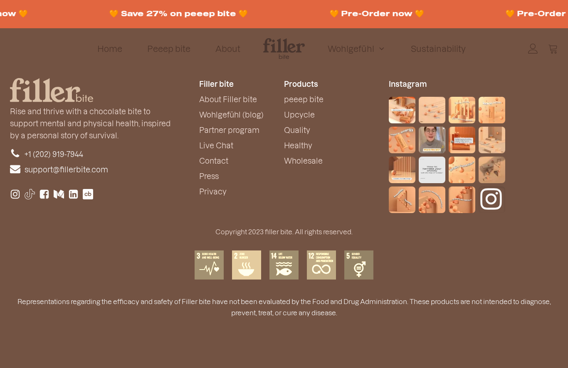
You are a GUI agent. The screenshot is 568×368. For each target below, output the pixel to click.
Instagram (408, 83)
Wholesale (303, 160)
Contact (213, 160)
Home (109, 49)
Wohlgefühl (351, 49)
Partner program (229, 129)
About (227, 49)
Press (209, 176)
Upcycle (299, 114)
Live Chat (216, 145)
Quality (297, 129)
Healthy (298, 145)
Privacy (213, 191)
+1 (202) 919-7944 (54, 154)
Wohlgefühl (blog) (231, 114)
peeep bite (304, 99)
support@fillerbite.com (66, 169)
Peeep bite (168, 49)
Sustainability (438, 49)
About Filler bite (228, 99)
